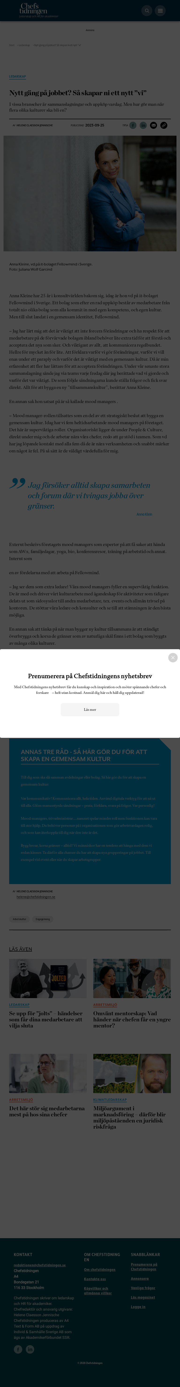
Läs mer (90, 709)
